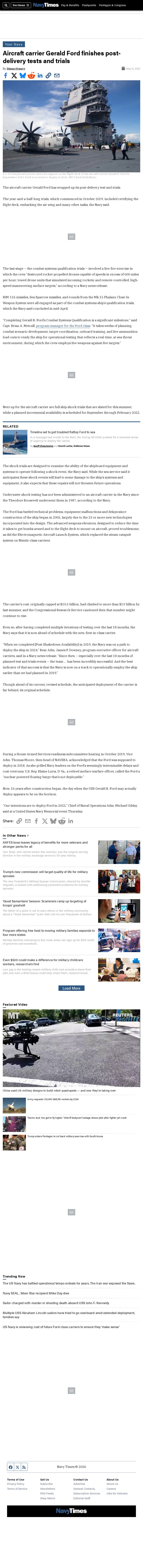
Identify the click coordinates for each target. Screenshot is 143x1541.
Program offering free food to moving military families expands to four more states (49, 932)
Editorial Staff (81, 1498)
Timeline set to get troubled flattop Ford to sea (62, 432)
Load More (71, 988)
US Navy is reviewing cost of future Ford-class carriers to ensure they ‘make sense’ (61, 1326)
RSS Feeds (47, 1493)
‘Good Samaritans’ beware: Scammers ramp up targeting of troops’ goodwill (44, 903)
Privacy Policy (15, 1484)
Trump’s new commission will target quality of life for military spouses (45, 873)
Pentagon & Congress (112, 5)
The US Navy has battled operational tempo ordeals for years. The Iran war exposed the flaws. (69, 1283)
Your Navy (14, 44)
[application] (71, 1048)
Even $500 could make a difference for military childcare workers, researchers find (43, 962)
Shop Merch (47, 1498)
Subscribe (46, 1484)
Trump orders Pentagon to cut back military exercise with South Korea (65, 1136)
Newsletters (47, 1488)
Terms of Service (17, 1488)
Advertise (79, 1484)
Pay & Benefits (70, 5)
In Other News (14, 835)
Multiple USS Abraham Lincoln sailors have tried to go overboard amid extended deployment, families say (69, 1314)
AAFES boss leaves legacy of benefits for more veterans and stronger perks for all (45, 844)
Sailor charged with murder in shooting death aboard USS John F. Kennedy (56, 1303)
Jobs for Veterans (117, 1493)
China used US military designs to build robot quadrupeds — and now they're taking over (59, 1090)
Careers (111, 1488)
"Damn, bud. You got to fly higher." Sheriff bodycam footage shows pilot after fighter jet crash (77, 1117)
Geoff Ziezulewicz (43, 446)
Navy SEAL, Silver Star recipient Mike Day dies (36, 1293)
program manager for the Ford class (63, 326)
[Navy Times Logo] (46, 5)
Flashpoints (89, 5)
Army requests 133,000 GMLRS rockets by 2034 (53, 1099)
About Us (112, 1484)
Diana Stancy (16, 68)
